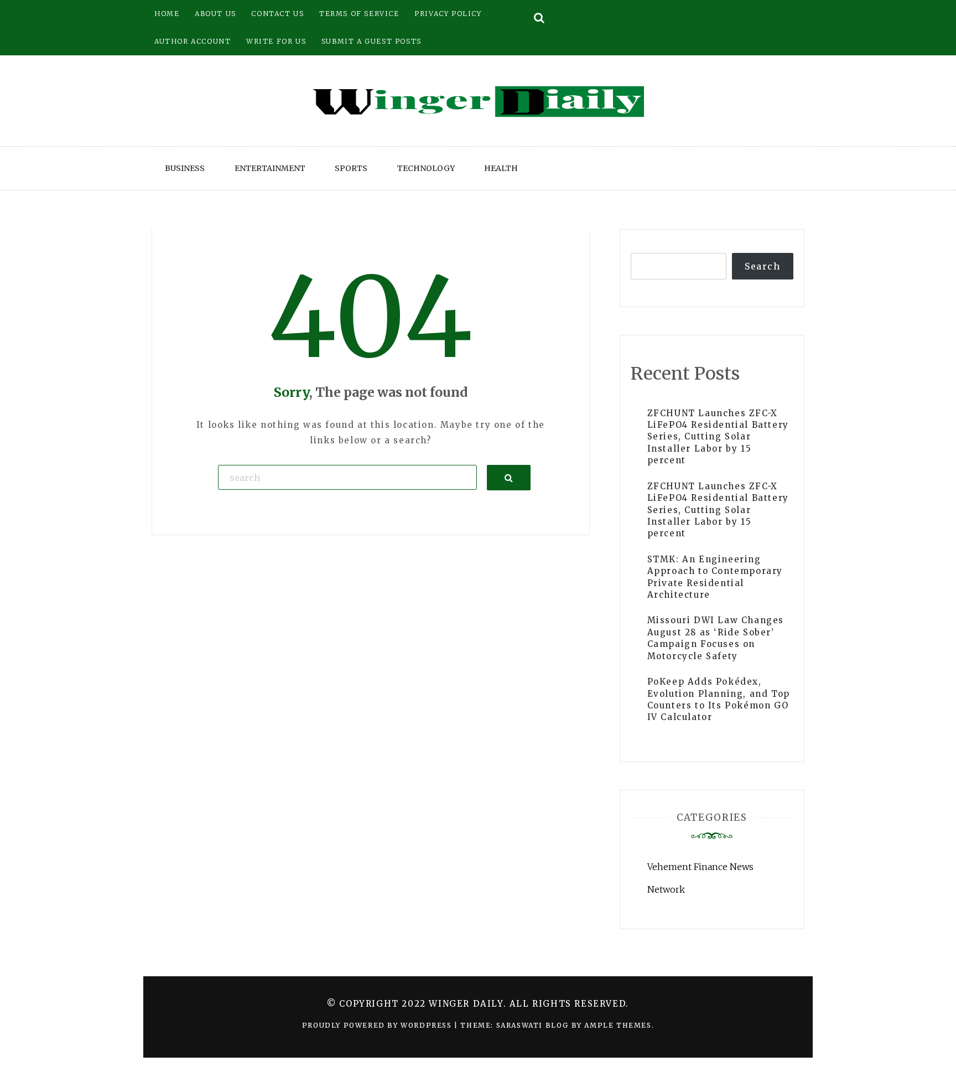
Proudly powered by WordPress (378, 1025)
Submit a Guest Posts (371, 41)
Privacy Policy (447, 13)
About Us (215, 13)
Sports (351, 168)
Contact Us (277, 13)
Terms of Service (359, 13)
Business (185, 168)
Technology (426, 168)
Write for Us (276, 41)
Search (763, 266)
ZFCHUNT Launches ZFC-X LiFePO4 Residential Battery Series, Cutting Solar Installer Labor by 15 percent (718, 437)
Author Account (192, 41)
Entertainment (270, 168)
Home (166, 13)
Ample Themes (617, 1025)
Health (501, 168)
